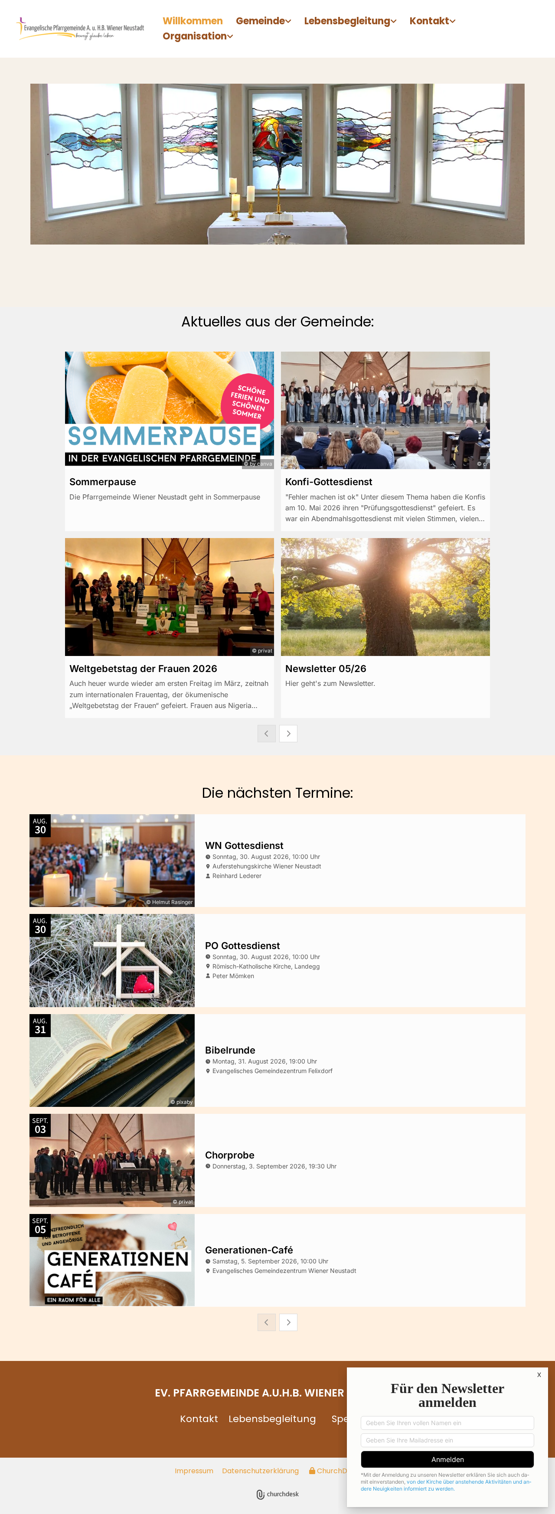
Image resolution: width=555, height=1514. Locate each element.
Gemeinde (260, 21)
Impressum (194, 1471)
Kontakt (429, 21)
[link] (263, 21)
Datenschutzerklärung (260, 1471)
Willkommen (193, 21)
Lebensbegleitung (347, 21)
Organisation (195, 36)
